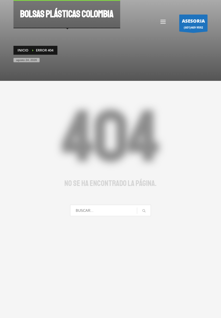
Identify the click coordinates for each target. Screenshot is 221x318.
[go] (144, 210)
